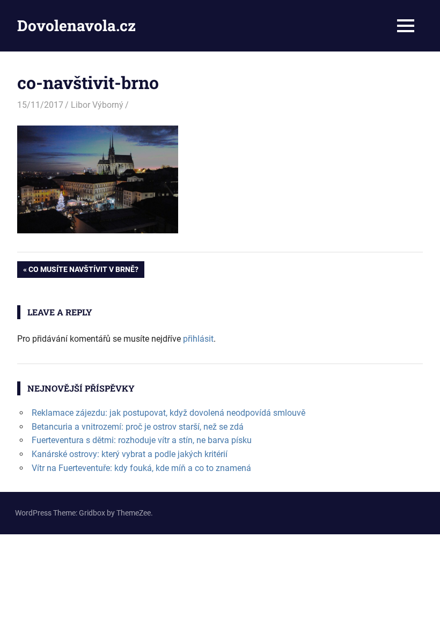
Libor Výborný (97, 105)
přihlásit (198, 339)
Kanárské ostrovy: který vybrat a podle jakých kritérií (130, 454)
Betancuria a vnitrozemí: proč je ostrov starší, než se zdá (138, 427)
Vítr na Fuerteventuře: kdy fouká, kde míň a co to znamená (141, 468)
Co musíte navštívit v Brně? (83, 271)
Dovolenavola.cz (76, 25)
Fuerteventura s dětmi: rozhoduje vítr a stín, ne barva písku (142, 440)
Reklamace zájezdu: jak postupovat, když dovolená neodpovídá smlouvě (168, 413)
